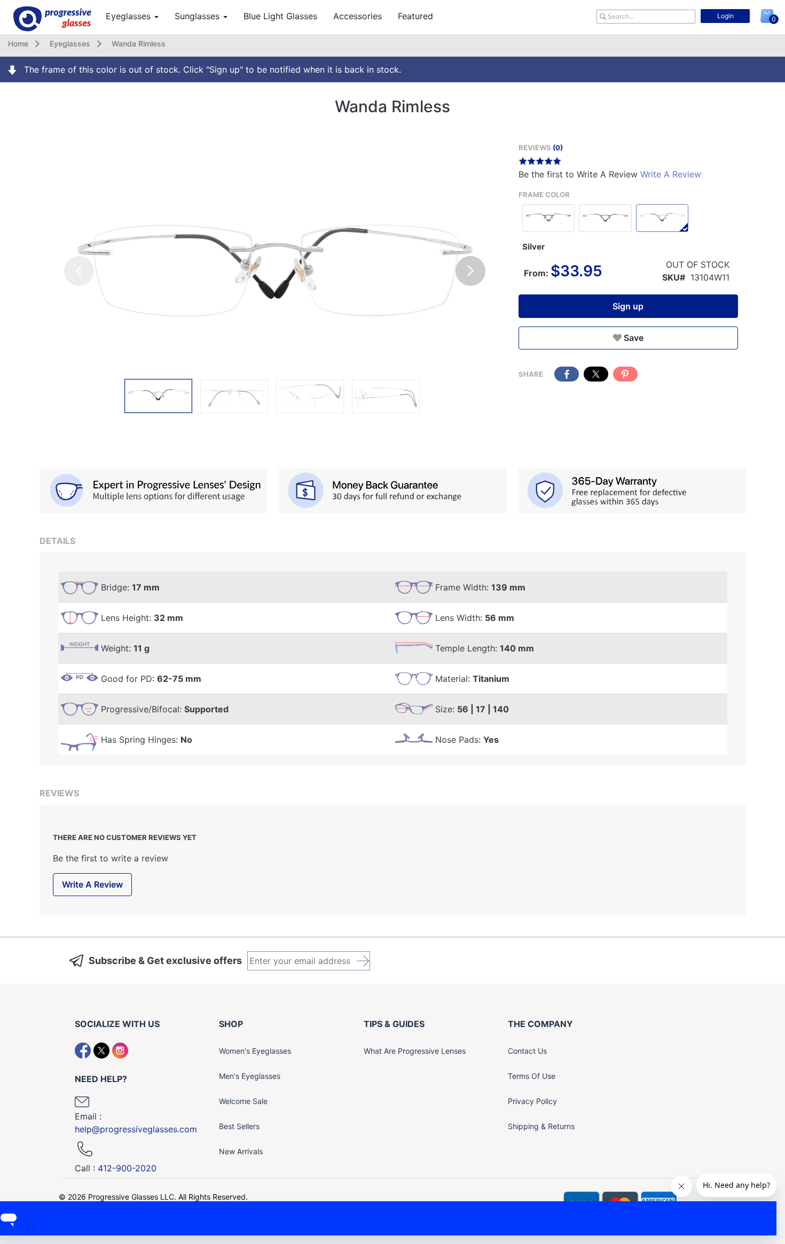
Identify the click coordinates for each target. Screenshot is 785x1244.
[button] (470, 271)
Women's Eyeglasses (255, 1050)
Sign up (628, 306)
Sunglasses (198, 16)
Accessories (357, 16)
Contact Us (527, 1050)
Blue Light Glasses (280, 16)
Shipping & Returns (541, 1126)
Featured (415, 16)
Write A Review (670, 174)
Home (18, 43)
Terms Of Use (531, 1075)
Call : (115, 1168)
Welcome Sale (243, 1101)
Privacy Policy (532, 1101)
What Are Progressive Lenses (415, 1050)
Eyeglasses (129, 16)
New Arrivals (241, 1151)
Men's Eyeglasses (249, 1075)
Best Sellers (239, 1126)
